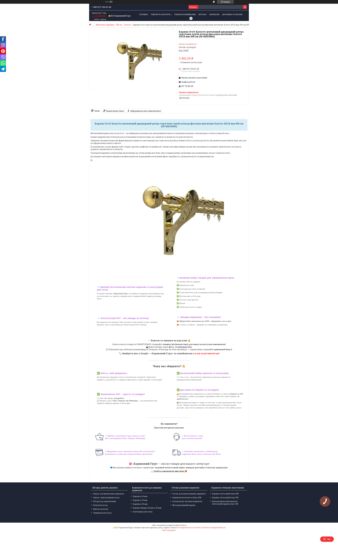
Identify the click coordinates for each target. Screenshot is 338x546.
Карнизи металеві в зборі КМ (186, 497)
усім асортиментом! (207, 353)
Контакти (214, 14)
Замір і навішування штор (106, 497)
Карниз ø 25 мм (140, 504)
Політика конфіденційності (214, 527)
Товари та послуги (160, 14)
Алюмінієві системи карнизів (187, 501)
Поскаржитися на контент (189, 527)
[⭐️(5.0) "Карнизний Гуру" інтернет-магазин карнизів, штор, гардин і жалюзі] (99, 16)
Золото (127, 25)
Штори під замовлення (104, 501)
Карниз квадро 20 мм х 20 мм (147, 508)
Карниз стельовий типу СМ (225, 497)
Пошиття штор (100, 505)
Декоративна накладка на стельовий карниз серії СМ (225, 502)
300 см (119, 25)
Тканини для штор (102, 513)
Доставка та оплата (232, 14)
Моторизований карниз (183, 505)
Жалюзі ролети (100, 509)
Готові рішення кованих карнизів (189, 493)
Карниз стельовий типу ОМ (225, 493)
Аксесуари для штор (142, 511)
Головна (143, 14)
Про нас (202, 14)
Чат (329, 539)
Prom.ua (183, 525)
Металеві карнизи (105, 25)
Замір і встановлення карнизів (108, 493)
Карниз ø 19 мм (140, 500)
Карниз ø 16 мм (140, 496)
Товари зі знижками (185, 14)
